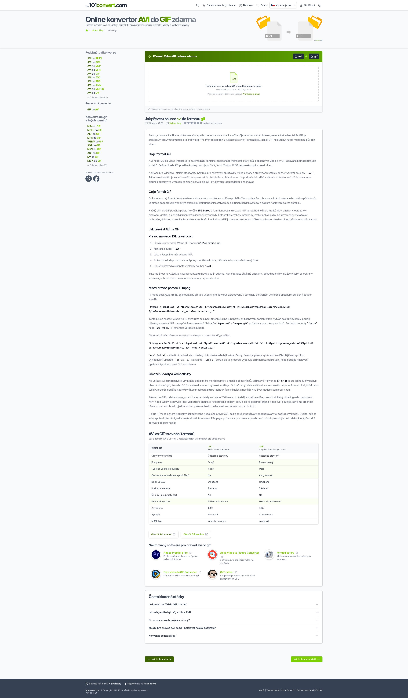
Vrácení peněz (273, 690)
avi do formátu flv (161, 659)
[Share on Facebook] (97, 178)
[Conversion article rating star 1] (185, 123)
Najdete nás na (142, 683)
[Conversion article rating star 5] (198, 123)
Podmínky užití (288, 690)
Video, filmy (98, 30)
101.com (106, 5)
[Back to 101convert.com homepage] (86, 30)
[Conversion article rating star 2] (188, 123)
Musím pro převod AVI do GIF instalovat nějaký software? (182, 627)
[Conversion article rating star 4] (195, 123)
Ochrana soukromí (305, 690)
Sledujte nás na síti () (105, 683)
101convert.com (92, 690)
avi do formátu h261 (305, 659)
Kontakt (319, 690)
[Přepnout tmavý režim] (320, 5)
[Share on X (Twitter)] (89, 178)
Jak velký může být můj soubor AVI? (170, 612)
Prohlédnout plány (251, 94)
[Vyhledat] (197, 5)
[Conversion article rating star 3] (191, 123)
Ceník (262, 690)
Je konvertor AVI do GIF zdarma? (168, 604)
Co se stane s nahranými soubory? (169, 620)
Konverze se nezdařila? (162, 635)
